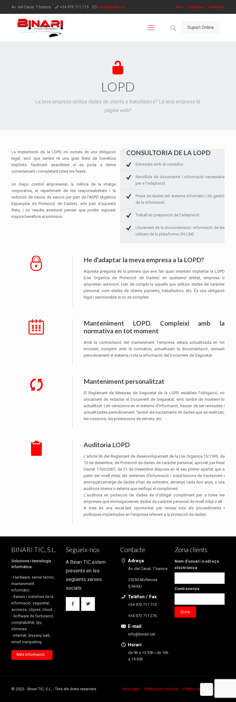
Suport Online (200, 27)
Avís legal (130, 689)
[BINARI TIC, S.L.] (40, 28)
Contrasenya (187, 588)
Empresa (196, 7)
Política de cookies (161, 689)
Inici (179, 7)
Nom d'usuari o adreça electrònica (197, 564)
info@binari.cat (111, 7)
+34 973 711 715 (74, 7)
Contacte (217, 7)
